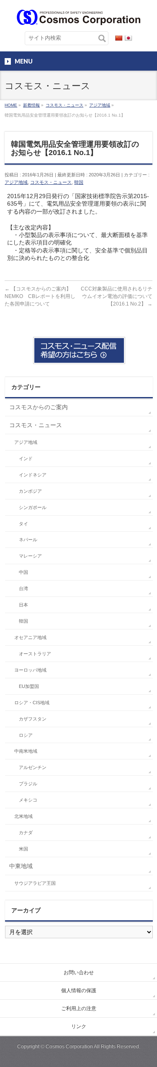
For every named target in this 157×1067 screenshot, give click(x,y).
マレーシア (30, 555)
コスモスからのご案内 (38, 407)
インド (26, 458)
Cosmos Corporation (69, 1046)
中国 (23, 572)
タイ (23, 523)
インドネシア (32, 474)
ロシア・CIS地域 (31, 702)
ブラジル (28, 783)
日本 (23, 604)
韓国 (78, 182)
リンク (78, 1026)
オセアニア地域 (30, 637)
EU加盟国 (29, 686)
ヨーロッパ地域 (30, 669)
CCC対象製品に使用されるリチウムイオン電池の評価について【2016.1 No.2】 (116, 296)
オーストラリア (35, 653)
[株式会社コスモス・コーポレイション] (78, 15)
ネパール (28, 539)
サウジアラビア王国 (35, 883)
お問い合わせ (79, 972)
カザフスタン (32, 718)
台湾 (23, 588)
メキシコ (28, 799)
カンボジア (30, 491)
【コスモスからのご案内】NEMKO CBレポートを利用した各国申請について (40, 296)
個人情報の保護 (78, 990)
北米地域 (23, 816)
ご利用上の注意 (78, 1008)
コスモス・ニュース (51, 182)
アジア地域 (16, 182)
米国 (23, 848)
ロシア (26, 735)
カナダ (26, 832)
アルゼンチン (32, 767)
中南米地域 (25, 751)
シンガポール (32, 507)
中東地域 (21, 866)
